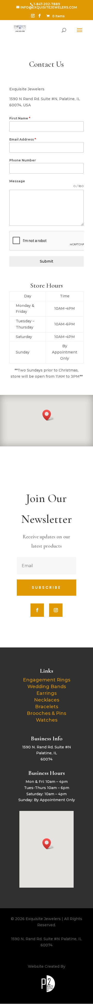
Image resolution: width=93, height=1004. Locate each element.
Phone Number (22, 160)
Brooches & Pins (46, 713)
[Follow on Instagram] (56, 610)
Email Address (22, 139)
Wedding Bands (46, 686)
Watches (46, 720)
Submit (46, 261)
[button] (48, 415)
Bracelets (46, 706)
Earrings (46, 693)
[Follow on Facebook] (37, 610)
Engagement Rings (46, 680)
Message (17, 181)
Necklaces (46, 700)
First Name (19, 118)
